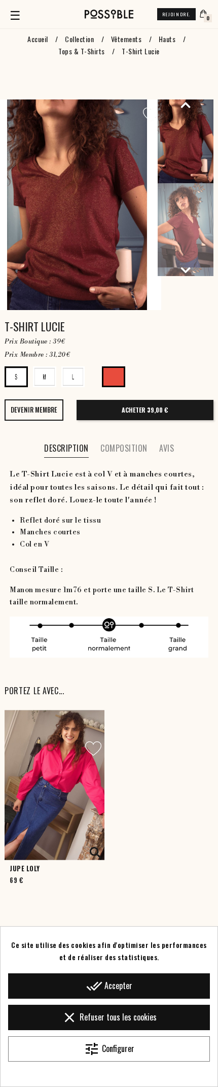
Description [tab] (66, 448)
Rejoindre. (176, 14)
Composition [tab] (124, 448)
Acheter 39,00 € (145, 409)
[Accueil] (109, 14)
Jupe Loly (25, 868)
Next (185, 270)
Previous (185, 104)
